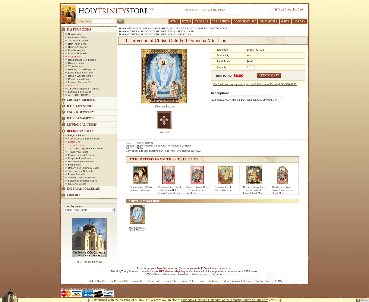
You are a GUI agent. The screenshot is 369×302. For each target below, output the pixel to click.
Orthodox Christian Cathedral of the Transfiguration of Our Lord (224, 300)
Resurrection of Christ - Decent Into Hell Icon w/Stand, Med (254, 190)
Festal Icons (74, 56)
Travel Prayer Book (78, 152)
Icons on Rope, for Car (80, 82)
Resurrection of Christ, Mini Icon (137, 228)
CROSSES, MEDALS (81, 99)
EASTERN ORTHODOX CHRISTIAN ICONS (151, 31)
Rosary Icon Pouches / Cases (84, 168)
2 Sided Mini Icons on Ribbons (83, 88)
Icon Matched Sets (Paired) (82, 60)
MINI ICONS (184, 34)
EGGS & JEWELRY (80, 112)
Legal (201, 281)
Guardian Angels (76, 50)
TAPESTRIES (221, 21)
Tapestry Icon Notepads (80, 171)
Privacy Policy (188, 281)
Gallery (225, 281)
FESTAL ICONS (186, 31)
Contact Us (137, 281)
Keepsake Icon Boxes (79, 158)
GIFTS (285, 21)
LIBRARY (299, 21)
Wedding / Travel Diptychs (81, 69)
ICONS (186, 21)
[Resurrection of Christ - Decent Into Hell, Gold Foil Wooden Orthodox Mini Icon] (197, 177)
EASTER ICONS (218, 28)
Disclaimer (213, 281)
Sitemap (247, 281)
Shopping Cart (262, 281)
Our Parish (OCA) (119, 281)
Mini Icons (73, 85)
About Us (101, 281)
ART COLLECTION (78, 95)
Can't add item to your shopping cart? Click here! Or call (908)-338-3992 (255, 84)
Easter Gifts (74, 142)
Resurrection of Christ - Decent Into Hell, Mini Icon (197, 190)
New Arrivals (74, 34)
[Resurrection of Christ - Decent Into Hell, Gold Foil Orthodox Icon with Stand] (168, 177)
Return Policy (171, 281)
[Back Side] (164, 120)
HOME (174, 21)
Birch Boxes (74, 164)
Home (122, 28)
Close (364, 300)
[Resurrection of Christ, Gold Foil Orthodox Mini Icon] (225, 177)
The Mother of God (78, 40)
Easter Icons (78, 145)
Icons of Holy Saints (78, 53)
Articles (236, 281)
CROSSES (201, 21)
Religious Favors (77, 135)
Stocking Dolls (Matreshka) (82, 177)
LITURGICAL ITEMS (82, 124)
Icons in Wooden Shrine (80, 76)
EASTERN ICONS (79, 29)
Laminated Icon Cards (79, 92)
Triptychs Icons (76, 66)
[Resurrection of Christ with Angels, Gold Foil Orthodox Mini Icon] (140, 177)
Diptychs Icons (76, 63)
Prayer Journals (76, 174)
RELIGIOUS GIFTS (138, 28)
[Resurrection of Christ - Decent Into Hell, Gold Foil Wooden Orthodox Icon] (254, 177)
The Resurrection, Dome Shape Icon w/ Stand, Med (282, 190)
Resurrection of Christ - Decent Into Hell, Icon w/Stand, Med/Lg (169, 190)
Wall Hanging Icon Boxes (81, 161)
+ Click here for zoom (164, 106)
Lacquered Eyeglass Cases (82, 180)
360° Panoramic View (89, 261)
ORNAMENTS (268, 21)
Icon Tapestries (80, 106)
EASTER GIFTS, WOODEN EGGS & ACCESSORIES (179, 28)
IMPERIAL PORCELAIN (83, 188)
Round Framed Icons (79, 79)
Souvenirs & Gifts (77, 184)
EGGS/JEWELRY (245, 21)
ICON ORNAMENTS (81, 118)
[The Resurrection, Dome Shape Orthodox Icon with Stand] (282, 177)
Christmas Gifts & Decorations (84, 138)
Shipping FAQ (153, 281)
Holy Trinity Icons (77, 44)
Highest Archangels (78, 47)
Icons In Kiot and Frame (80, 72)
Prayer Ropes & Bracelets (81, 155)
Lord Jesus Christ (77, 37)
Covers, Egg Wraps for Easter (87, 148)
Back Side (164, 132)
